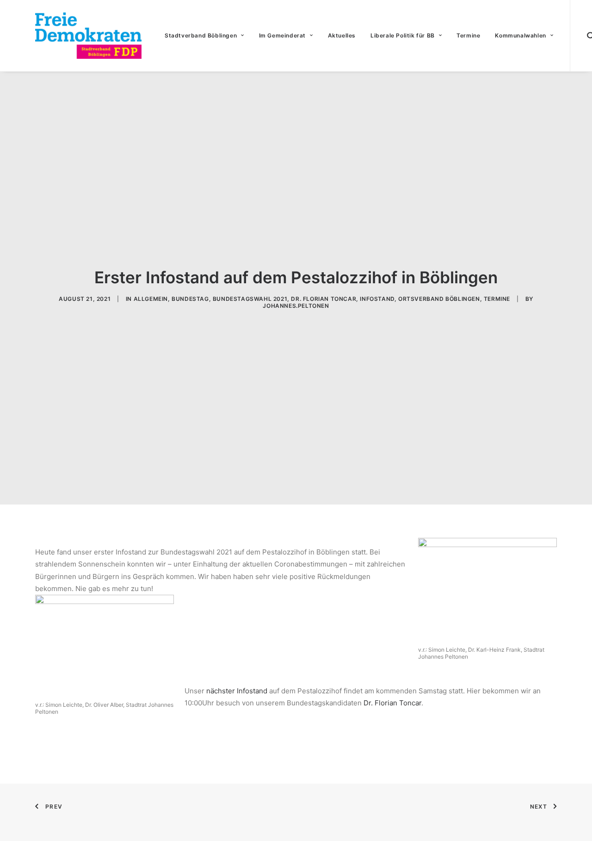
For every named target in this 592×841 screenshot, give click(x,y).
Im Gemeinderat (282, 35)
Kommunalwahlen (520, 35)
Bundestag (190, 298)
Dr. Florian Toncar (323, 298)
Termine (468, 35)
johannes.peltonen (296, 305)
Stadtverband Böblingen (201, 35)
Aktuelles (342, 35)
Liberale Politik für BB (402, 35)
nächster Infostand (236, 690)
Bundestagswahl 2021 (250, 298)
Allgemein (151, 298)
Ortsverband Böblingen (439, 298)
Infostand (377, 298)
